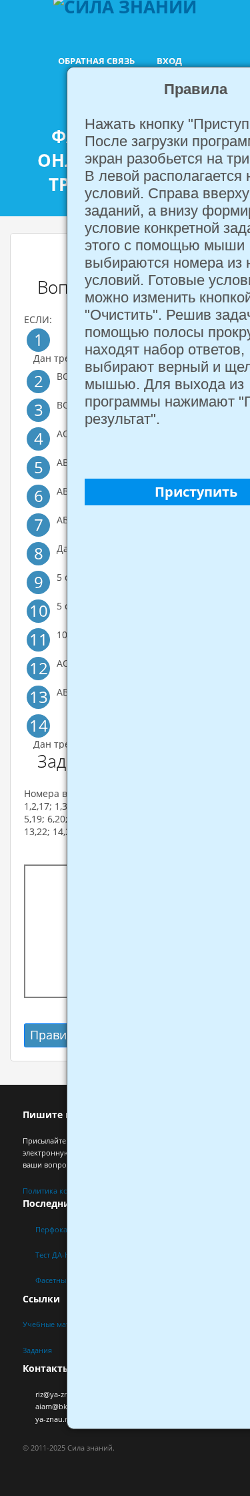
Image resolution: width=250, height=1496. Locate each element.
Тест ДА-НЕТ (56, 1255)
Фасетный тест (61, 1280)
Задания (37, 1350)
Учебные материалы (59, 1324)
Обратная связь (96, 61)
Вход (169, 61)
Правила (55, 1035)
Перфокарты (58, 1229)
